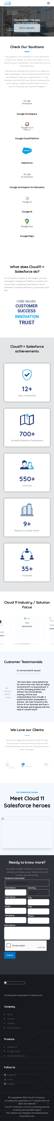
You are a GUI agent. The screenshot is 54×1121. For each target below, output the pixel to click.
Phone (31, 916)
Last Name (10, 897)
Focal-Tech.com (27, 1116)
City (30, 897)
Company (9, 915)
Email (7, 906)
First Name (10, 888)
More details (27, 28)
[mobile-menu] (48, 3)
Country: (32, 888)
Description (9, 925)
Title (30, 906)
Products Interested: (15, 878)
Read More (27, 626)
